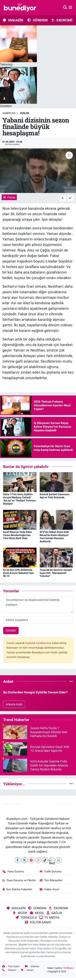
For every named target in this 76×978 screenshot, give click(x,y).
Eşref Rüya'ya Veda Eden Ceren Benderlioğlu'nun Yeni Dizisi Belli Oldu (17, 535)
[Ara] (65, 7)
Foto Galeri (14, 966)
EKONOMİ (64, 20)
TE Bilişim (68, 968)
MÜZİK (22, 913)
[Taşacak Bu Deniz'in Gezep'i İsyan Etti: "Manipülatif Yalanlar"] (56, 557)
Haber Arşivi (51, 889)
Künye (30, 970)
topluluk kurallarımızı (38, 643)
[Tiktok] (45, 860)
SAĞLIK (56, 913)
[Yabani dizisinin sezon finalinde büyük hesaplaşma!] (38, 170)
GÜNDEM (40, 20)
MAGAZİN (15, 20)
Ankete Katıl (14, 704)
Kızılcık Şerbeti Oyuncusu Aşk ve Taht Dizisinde (55, 496)
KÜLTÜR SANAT (40, 922)
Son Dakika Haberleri (19, 889)
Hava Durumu (15, 871)
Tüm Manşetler (53, 880)
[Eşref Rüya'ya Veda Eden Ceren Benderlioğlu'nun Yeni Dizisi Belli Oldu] (20, 519)
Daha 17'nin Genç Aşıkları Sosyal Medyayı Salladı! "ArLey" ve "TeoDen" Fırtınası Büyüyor (19, 499)
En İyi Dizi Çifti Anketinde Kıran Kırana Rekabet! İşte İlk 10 (18, 573)
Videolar (34, 966)
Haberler (8, 113)
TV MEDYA (51, 917)
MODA (39, 913)
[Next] (52, 860)
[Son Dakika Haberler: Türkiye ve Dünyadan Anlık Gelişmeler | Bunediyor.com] (19, 7)
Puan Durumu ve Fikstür (21, 880)
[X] (24, 860)
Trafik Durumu (52, 871)
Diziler (24, 113)
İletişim (12, 970)
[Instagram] (38, 860)
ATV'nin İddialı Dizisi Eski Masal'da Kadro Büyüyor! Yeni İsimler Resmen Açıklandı (54, 536)
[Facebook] (18, 860)
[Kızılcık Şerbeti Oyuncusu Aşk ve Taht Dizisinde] (56, 482)
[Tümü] (71, 681)
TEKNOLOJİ (28, 917)
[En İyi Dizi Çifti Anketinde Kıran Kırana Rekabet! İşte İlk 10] (20, 557)
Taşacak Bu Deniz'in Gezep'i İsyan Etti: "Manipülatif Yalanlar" (56, 573)
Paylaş (11, 197)
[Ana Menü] (70, 7)
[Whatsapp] (59, 860)
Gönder (11, 630)
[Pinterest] (31, 860)
